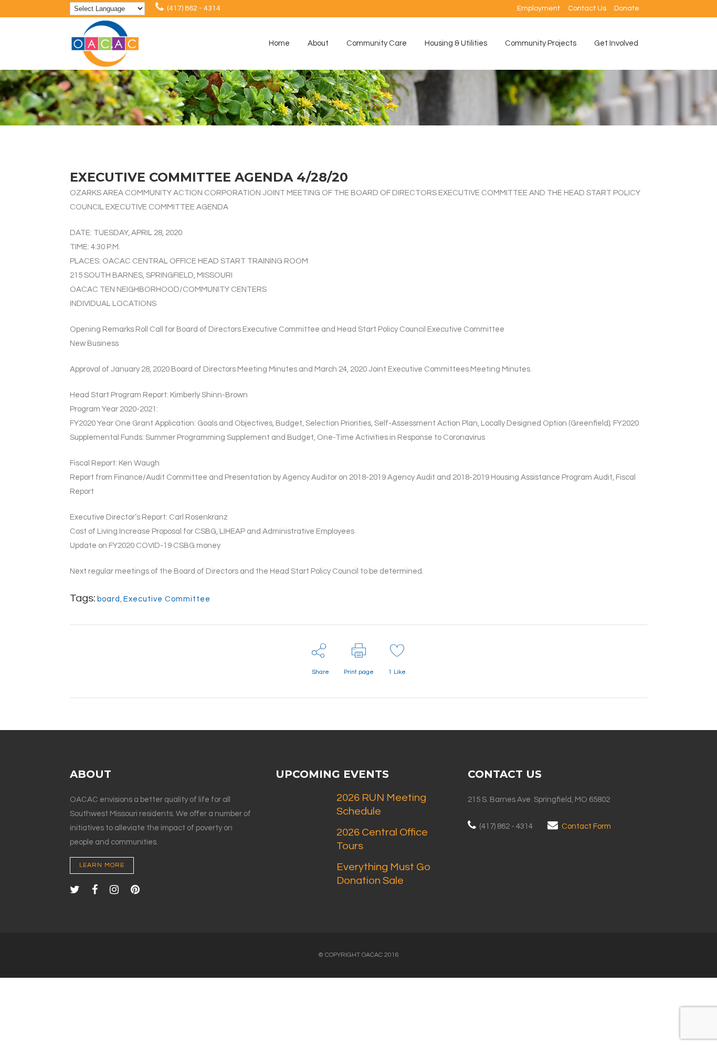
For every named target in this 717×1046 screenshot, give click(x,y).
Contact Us (587, 8)
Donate (626, 8)
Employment (538, 8)
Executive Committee (166, 599)
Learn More (101, 865)
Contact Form (586, 826)
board (108, 599)
